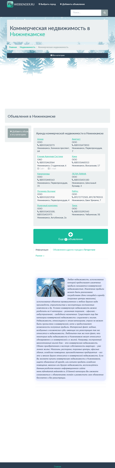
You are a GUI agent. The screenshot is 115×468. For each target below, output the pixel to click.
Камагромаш (43, 174)
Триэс (74, 206)
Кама (74, 156)
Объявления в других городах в (74, 250)
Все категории (58, 55)
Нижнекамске (27, 34)
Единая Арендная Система (50, 156)
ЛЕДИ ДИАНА (79, 174)
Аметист (76, 139)
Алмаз (40, 139)
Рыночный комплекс (47, 206)
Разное (39, 256)
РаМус (75, 191)
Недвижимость (27, 47)
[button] (18, 133)
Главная (13, 47)
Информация (42, 250)
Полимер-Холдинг (46, 191)
